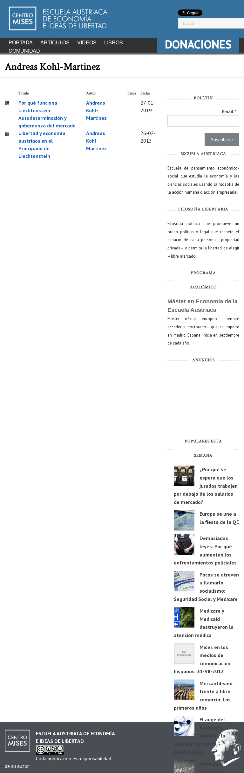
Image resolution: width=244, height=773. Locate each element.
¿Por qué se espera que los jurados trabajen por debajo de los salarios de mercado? (206, 485)
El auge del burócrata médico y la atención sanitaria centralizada (199, 735)
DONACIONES (198, 44)
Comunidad (24, 50)
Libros (113, 42)
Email (229, 111)
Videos (87, 42)
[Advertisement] (203, 402)
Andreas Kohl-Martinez (96, 110)
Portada (21, 42)
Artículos (55, 42)
